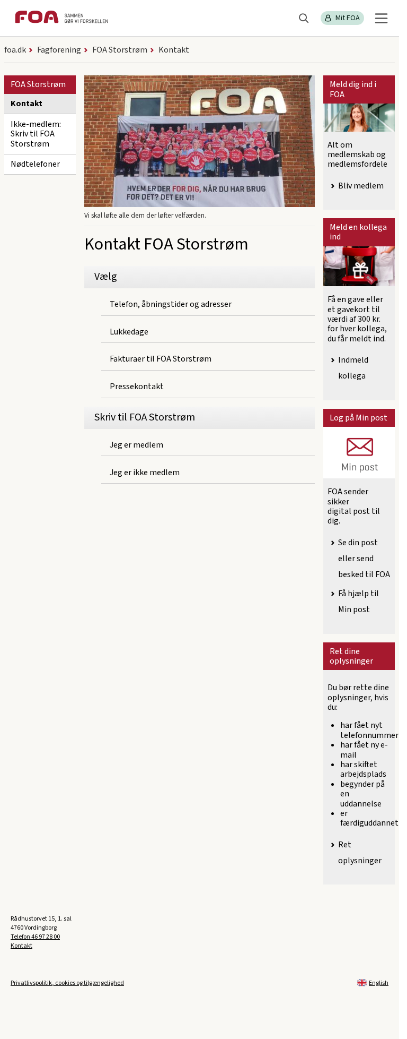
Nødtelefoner (35, 164)
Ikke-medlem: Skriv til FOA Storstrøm (36, 134)
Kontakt (26, 103)
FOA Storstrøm (38, 84)
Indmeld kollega (353, 368)
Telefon (35, 936)
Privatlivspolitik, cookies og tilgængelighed (67, 983)
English (378, 983)
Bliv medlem (361, 186)
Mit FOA (347, 18)
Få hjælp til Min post (358, 601)
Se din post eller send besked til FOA (364, 558)
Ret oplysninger (360, 852)
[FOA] (61, 18)
